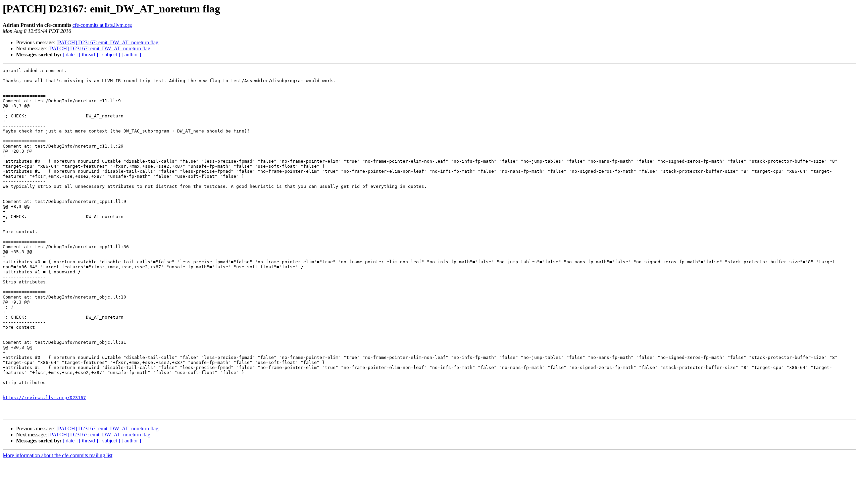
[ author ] (131, 54)
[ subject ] (109, 54)
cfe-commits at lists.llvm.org (102, 25)
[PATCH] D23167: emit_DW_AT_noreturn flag (107, 42)
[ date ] (70, 54)
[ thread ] (88, 54)
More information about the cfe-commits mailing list (57, 455)
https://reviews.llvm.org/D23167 (44, 397)
